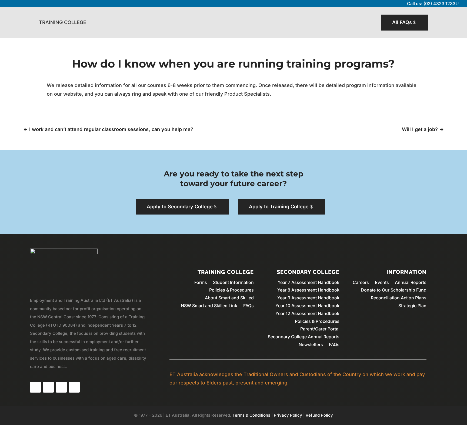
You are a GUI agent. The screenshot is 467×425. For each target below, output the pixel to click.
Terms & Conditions (251, 415)
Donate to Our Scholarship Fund (393, 290)
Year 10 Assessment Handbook (307, 305)
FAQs (248, 305)
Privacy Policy (288, 415)
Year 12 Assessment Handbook (307, 313)
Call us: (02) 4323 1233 (431, 3)
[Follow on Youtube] (74, 387)
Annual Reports (410, 282)
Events (382, 282)
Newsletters (311, 344)
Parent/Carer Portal (319, 329)
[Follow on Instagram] (48, 387)
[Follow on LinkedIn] (61, 387)
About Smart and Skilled (229, 297)
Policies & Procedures (231, 290)
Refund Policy (319, 415)
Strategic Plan (412, 305)
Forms (200, 282)
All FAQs (402, 22)
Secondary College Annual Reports (303, 336)
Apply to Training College (279, 206)
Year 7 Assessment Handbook (308, 282)
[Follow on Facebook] (35, 387)
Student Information (233, 282)
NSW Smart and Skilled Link (209, 305)
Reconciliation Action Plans (398, 297)
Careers (361, 282)
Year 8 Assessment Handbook (308, 290)
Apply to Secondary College (180, 206)
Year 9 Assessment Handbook (308, 297)
